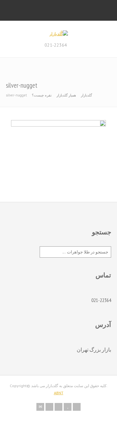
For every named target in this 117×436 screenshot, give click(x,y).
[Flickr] (49, 407)
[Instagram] (58, 407)
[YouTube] (68, 407)
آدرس (103, 324)
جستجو (101, 232)
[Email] (40, 407)
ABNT (58, 392)
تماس (103, 275)
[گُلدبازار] (58, 34)
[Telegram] (77, 407)
